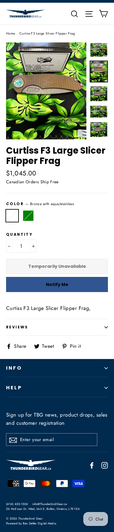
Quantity (19, 234)
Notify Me (57, 284)
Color (40, 203)
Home (11, 33)
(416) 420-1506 (17, 504)
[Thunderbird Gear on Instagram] (104, 465)
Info (14, 367)
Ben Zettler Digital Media (39, 523)
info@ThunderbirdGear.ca (49, 504)
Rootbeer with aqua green (28, 216)
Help (14, 387)
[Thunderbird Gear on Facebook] (91, 465)
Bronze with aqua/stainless (12, 216)
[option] (46, 90)
